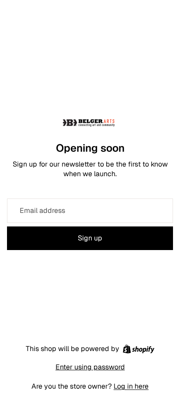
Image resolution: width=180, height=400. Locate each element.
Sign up (90, 238)
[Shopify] (139, 349)
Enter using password (90, 367)
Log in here (131, 386)
